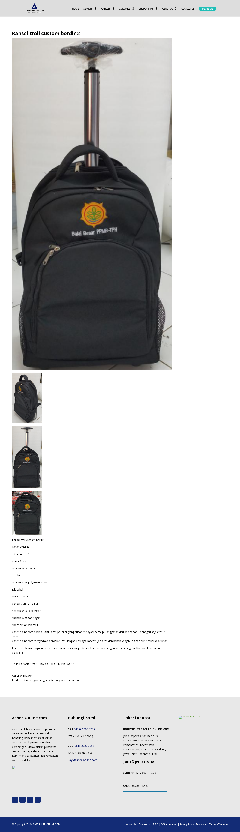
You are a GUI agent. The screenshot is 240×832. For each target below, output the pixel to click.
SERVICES (87, 8)
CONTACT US (187, 8)
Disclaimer (201, 824)
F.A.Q (155, 824)
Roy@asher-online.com (82, 760)
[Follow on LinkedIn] (37, 800)
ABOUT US (167, 8)
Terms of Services (218, 824)
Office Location (169, 824)
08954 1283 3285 (84, 729)
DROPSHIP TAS (146, 8)
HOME (75, 8)
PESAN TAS (207, 8)
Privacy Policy (187, 824)
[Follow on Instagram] (23, 800)
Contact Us (145, 824)
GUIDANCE (124, 8)
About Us (131, 824)
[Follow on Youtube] (15, 800)
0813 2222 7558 (84, 745)
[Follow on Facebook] (30, 800)
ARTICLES (105, 8)
